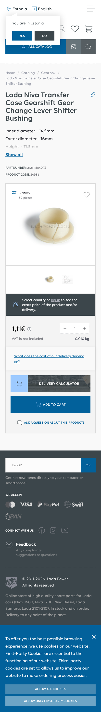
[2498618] (68, 279)
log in (55, 300)
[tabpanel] (50, 279)
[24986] (50, 279)
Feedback (26, 544)
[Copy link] (91, 94)
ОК (88, 465)
